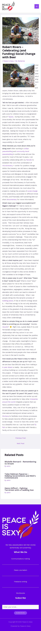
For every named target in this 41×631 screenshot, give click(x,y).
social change (32, 191)
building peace (7, 301)
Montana (5, 416)
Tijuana (10, 117)
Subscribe (20, 613)
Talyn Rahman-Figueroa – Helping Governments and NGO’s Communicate (20, 476)
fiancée (29, 160)
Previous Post (20, 438)
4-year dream (7, 367)
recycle (5, 327)
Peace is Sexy (8, 61)
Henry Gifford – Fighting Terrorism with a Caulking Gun (19, 489)
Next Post (20, 443)
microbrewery (7, 166)
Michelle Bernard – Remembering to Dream (20, 462)
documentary (12, 199)
